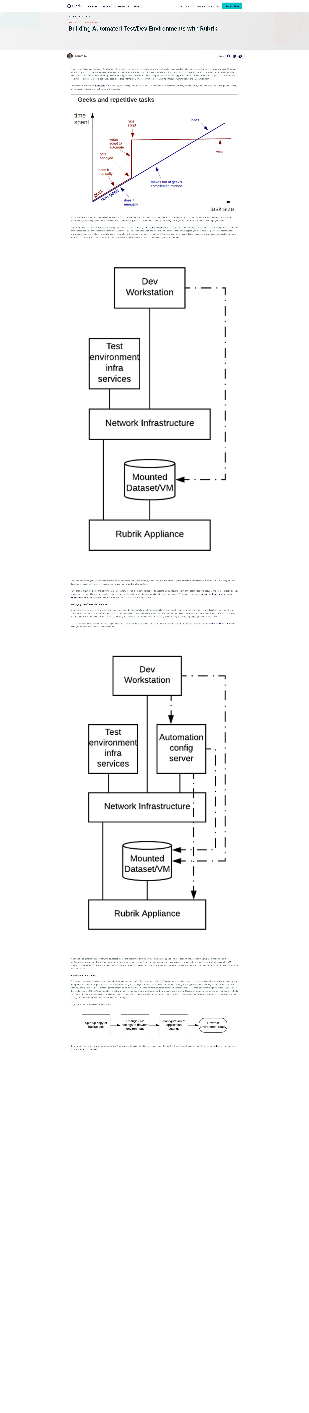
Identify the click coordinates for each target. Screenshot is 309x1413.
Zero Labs (184, 6)
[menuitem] (92, 6)
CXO (193, 6)
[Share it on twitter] (240, 56)
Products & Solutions (82, 16)
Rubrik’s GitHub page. (88, 1049)
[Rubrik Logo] (74, 6)
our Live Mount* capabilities (156, 227)
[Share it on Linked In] (234, 56)
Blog (70, 16)
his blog (216, 1046)
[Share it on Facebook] (228, 56)
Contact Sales (232, 6)
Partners (201, 6)
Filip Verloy (82, 56)
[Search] (218, 6)
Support (210, 6)
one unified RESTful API (219, 623)
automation (100, 85)
